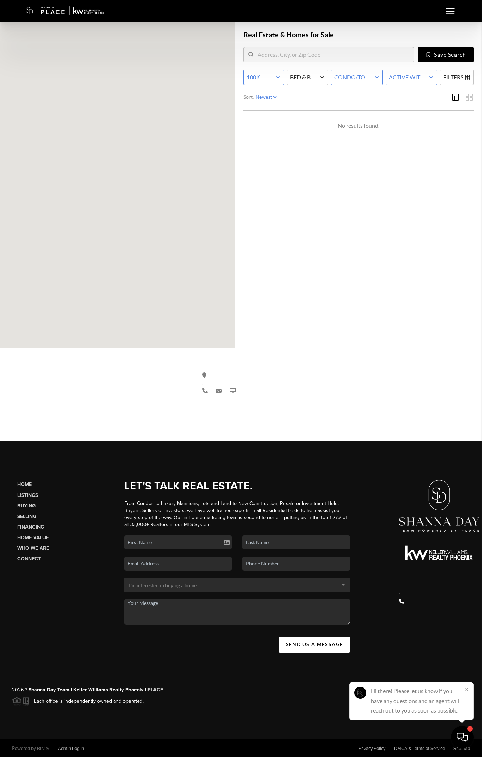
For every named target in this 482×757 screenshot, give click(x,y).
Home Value (33, 538)
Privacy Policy (372, 748)
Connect (29, 559)
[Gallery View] (469, 97)
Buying (26, 506)
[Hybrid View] (455, 97)
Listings (27, 495)
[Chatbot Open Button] (462, 737)
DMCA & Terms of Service (419, 748)
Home (24, 484)
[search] (333, 54)
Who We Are (33, 548)
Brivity (43, 748)
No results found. (358, 125)
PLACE (154, 690)
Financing (30, 527)
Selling (26, 516)
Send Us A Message (314, 644)
